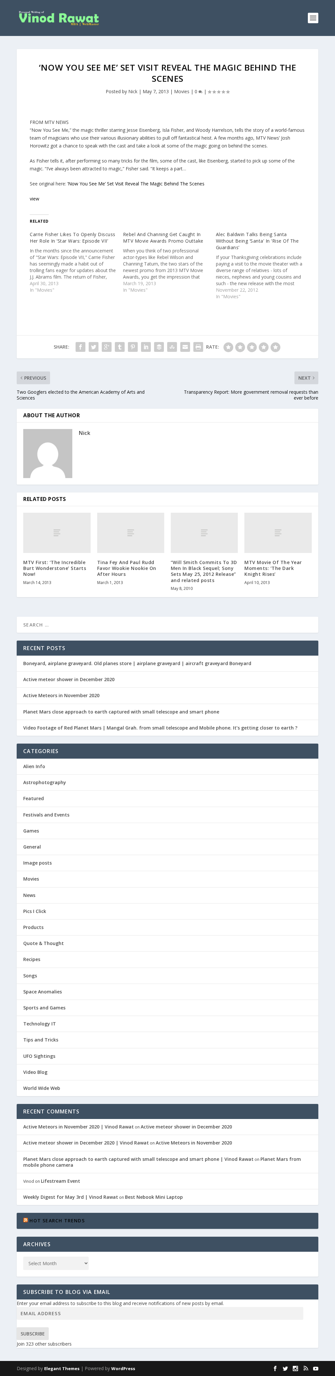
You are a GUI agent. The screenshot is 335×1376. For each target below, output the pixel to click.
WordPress (123, 1368)
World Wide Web (41, 1088)
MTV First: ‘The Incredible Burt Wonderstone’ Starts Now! (54, 568)
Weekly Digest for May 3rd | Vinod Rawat (70, 1197)
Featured (33, 798)
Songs (30, 975)
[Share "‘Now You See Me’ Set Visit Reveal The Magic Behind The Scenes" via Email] (185, 346)
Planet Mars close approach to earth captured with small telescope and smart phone (121, 712)
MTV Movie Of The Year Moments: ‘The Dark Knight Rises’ (273, 568)
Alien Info (34, 766)
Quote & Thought (43, 943)
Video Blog (35, 1072)
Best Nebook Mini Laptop (154, 1197)
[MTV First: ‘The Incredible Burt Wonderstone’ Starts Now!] (56, 533)
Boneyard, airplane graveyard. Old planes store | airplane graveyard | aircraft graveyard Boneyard (137, 663)
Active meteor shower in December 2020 (69, 679)
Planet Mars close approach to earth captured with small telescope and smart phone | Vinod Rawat (138, 1159)
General (32, 847)
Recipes (31, 959)
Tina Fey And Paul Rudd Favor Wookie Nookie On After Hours (126, 568)
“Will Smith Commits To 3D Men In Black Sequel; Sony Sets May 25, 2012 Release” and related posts (204, 571)
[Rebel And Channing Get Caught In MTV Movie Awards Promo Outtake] (169, 262)
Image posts (37, 863)
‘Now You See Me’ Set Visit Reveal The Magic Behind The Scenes (135, 184)
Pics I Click (34, 911)
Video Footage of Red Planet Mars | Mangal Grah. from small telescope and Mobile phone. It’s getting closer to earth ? (160, 728)
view (34, 199)
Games (31, 831)
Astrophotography (44, 782)
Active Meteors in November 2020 (61, 695)
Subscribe (33, 1334)
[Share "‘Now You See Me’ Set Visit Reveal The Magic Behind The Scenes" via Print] (198, 346)
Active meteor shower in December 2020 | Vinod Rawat (86, 1143)
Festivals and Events (46, 815)
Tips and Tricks (40, 1040)
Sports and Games (44, 1008)
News (29, 895)
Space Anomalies (42, 992)
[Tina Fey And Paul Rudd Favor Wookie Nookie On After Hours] (130, 533)
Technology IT (39, 1024)
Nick (132, 91)
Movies (181, 91)
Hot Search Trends (56, 1220)
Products (33, 927)
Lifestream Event (60, 1181)
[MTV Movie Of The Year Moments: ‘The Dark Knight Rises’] (277, 533)
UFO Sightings (39, 1056)
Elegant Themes (61, 1368)
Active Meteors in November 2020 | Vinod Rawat (78, 1127)
